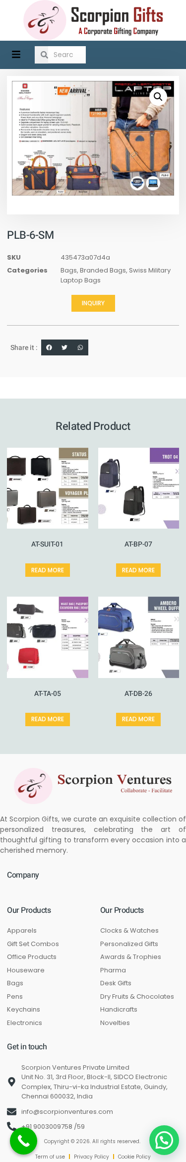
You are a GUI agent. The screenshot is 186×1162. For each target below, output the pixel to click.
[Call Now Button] (23, 1141)
